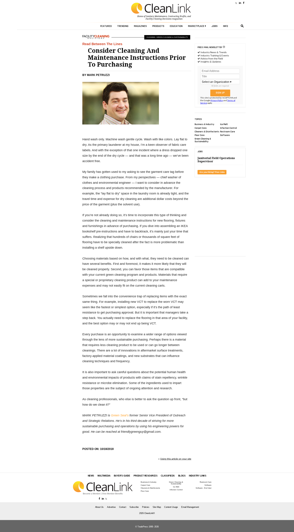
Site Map (157, 507)
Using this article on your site (175, 458)
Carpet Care (201, 127)
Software (225, 135)
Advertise (111, 507)
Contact (122, 507)
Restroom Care (227, 131)
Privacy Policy (217, 100)
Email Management (190, 507)
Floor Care (200, 135)
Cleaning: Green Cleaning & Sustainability (167, 37)
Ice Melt (224, 124)
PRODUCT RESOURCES (146, 475)
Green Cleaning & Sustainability (203, 140)
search (242, 26)
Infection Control (228, 127)
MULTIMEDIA (103, 475)
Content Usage (171, 507)
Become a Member (91, 493)
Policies (145, 507)
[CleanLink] (161, 8)
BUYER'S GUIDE (122, 475)
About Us (99, 507)
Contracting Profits (177, 16)
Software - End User (203, 488)
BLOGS (182, 475)
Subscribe (134, 507)
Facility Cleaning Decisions (159, 19)
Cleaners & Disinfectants (207, 131)
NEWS (91, 475)
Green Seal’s (120, 415)
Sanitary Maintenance (156, 16)
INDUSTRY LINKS (197, 475)
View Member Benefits (112, 493)
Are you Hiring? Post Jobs (212, 172)
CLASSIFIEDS (168, 475)
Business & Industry (204, 124)
